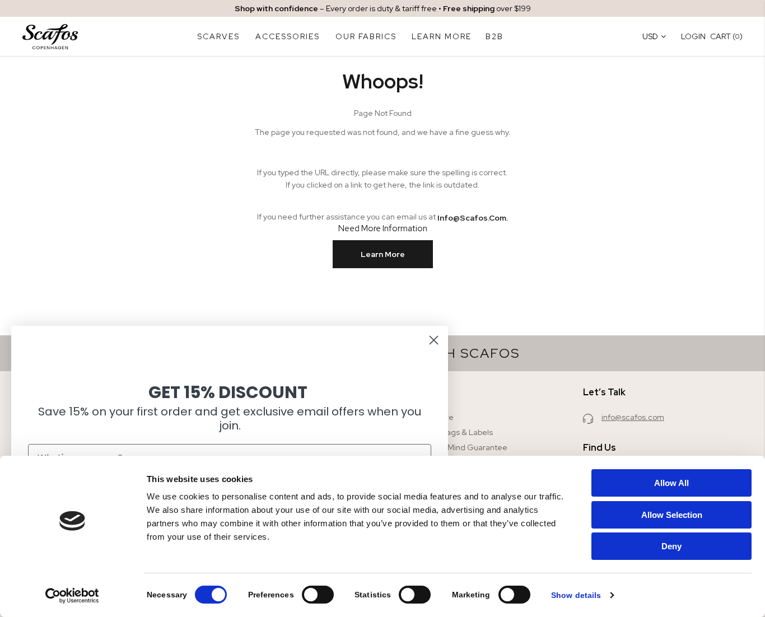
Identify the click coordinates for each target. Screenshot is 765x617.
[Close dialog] (434, 340)
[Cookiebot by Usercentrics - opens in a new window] (73, 596)
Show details (576, 595)
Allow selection (671, 515)
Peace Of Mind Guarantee (459, 447)
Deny (671, 546)
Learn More (383, 254)
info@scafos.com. (472, 218)
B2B (494, 36)
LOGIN (693, 36)
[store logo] (50, 36)
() (726, 36)
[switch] (318, 596)
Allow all (671, 483)
